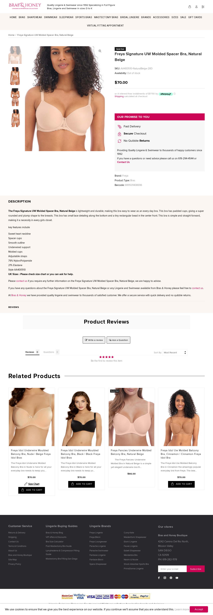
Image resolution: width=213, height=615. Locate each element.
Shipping (119, 96)
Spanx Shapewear (98, 563)
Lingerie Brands (100, 526)
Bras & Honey (18, 295)
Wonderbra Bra (130, 554)
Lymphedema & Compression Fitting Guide (62, 552)
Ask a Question (120, 340)
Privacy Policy (14, 563)
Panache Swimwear (99, 550)
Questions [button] (48, 352)
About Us (12, 550)
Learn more (182, 609)
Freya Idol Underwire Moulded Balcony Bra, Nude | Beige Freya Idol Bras (31, 454)
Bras (132, 180)
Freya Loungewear (98, 541)
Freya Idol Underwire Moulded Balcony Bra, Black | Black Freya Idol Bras (80, 454)
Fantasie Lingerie (98, 554)
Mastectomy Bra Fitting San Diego (61, 558)
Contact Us (123, 162)
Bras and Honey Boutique (20, 554)
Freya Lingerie (96, 532)
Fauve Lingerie (130, 546)
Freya (125, 175)
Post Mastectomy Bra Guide (59, 546)
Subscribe (195, 569)
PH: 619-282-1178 (167, 559)
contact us (21, 281)
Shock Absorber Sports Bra (136, 563)
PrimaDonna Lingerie (133, 568)
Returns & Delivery (16, 532)
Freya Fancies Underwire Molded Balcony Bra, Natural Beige (131, 452)
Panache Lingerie (98, 546)
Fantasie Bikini (96, 559)
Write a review (95, 340)
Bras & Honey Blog (54, 532)
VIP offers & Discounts (56, 537)
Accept (199, 609)
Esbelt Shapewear (132, 550)
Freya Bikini (95, 537)
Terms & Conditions (17, 546)
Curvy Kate (129, 532)
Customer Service (20, 526)
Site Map (12, 559)
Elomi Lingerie (130, 541)
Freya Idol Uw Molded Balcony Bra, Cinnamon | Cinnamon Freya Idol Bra (181, 454)
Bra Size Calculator (54, 541)
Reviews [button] (29, 352)
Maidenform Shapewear (135, 537)
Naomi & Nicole (131, 559)
